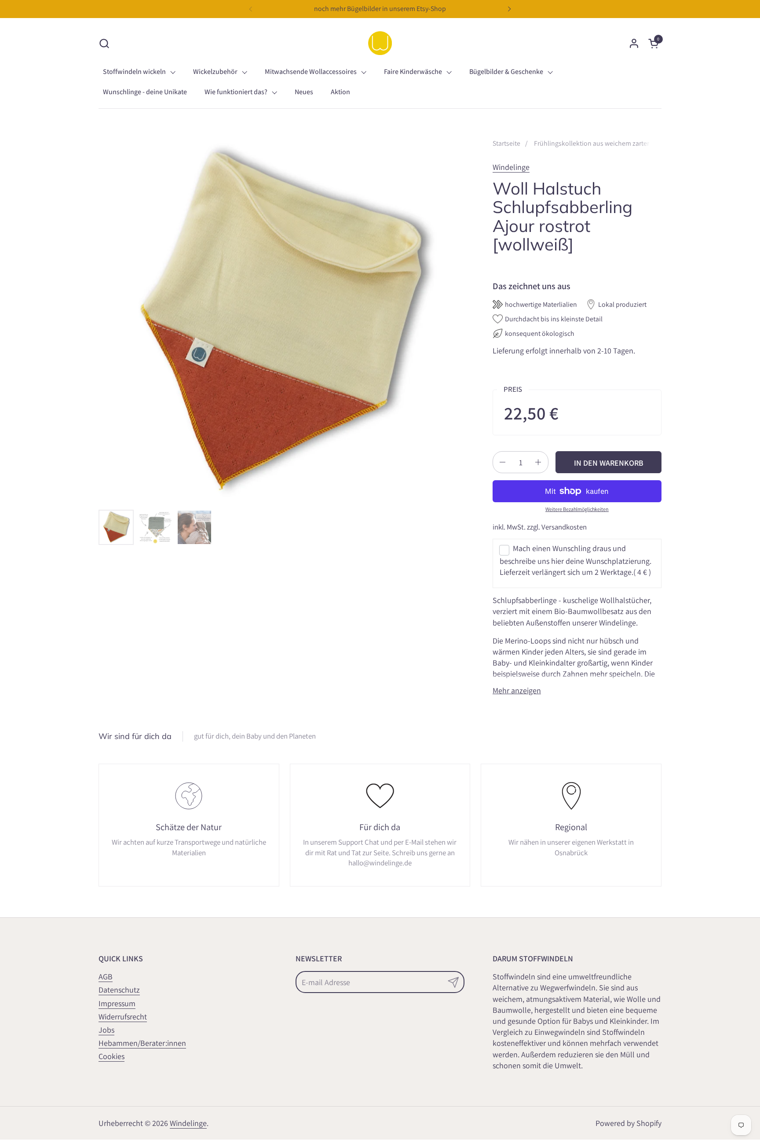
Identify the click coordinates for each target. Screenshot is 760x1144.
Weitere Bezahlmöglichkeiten (577, 509)
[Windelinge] (380, 43)
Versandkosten (564, 527)
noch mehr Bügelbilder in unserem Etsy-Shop (380, 8)
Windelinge (511, 167)
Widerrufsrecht (123, 1017)
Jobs (106, 1030)
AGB (106, 976)
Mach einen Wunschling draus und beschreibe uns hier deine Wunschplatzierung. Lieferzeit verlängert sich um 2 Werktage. (575, 560)
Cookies (111, 1056)
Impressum (117, 1003)
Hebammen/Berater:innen (142, 1043)
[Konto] (633, 43)
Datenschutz (119, 990)
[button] (104, 43)
